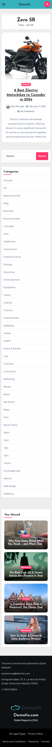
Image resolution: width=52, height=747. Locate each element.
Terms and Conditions (14, 741)
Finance (8, 310)
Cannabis (9, 226)
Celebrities (9, 241)
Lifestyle (9, 363)
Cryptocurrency (12, 256)
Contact (45, 741)
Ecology (8, 264)
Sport (7, 432)
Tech (6, 440)
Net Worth (9, 402)
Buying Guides (12, 218)
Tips (6, 448)
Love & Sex (10, 371)
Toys (6, 455)
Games (7, 333)
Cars (6, 234)
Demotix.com (26, 715)
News (7, 409)
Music (7, 394)
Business (9, 211)
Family (7, 295)
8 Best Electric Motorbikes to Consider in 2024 (26, 95)
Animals (8, 180)
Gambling (9, 325)
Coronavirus (10, 249)
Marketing (9, 379)
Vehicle (26, 84)
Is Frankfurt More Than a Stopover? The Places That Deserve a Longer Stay (26, 607)
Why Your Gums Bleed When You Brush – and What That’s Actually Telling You (26, 544)
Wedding (8, 493)
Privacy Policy (35, 733)
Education (9, 272)
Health (7, 341)
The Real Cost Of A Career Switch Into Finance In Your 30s (26, 575)
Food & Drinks (11, 318)
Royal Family (10, 425)
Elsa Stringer (18, 106)
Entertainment (12, 279)
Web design (10, 486)
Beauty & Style (12, 195)
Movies (7, 386)
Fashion (8, 302)
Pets (6, 417)
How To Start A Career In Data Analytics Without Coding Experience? (26, 638)
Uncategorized (12, 470)
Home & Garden (12, 348)
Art (5, 188)
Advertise (33, 741)
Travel (7, 463)
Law (6, 356)
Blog (6, 203)
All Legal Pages (17, 733)
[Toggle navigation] (3, 4)
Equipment (10, 287)
